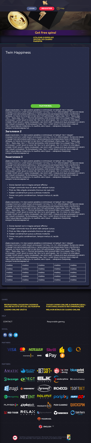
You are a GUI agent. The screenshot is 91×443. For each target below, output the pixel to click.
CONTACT (7, 322)
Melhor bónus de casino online (63, 310)
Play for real (45, 106)
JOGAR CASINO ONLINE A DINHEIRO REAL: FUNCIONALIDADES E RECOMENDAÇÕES (66, 306)
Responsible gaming (56, 322)
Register (47, 8)
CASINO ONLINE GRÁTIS (15, 310)
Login (31, 8)
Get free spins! (45, 32)
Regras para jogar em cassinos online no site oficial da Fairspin (22, 306)
